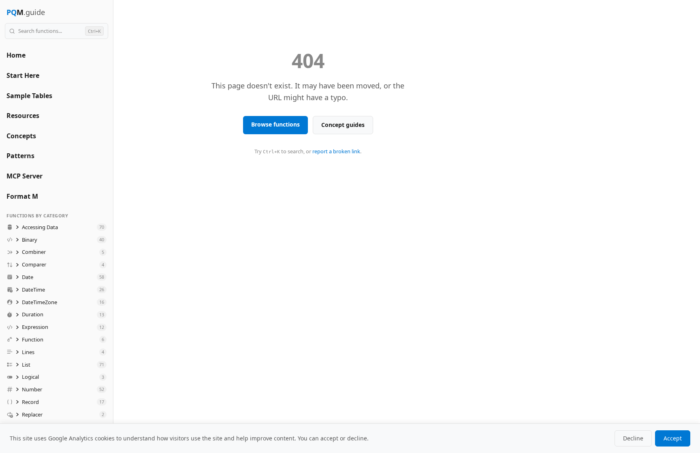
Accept (673, 438)
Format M (22, 196)
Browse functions (275, 124)
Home (16, 55)
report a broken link (336, 151)
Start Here (22, 75)
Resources (22, 115)
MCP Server (24, 176)
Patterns (20, 155)
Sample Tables (29, 95)
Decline (633, 438)
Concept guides (343, 125)
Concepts (21, 135)
